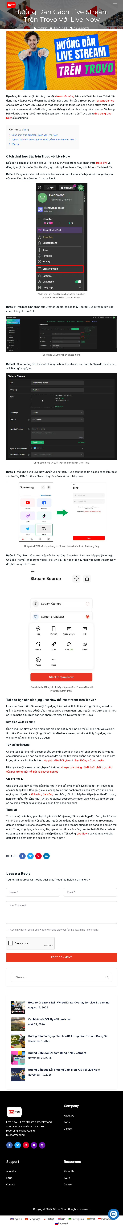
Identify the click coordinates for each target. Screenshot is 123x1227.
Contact (68, 1128)
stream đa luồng (64, 96)
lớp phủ (48, 760)
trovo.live (101, 162)
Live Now (82, 833)
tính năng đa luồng (42, 794)
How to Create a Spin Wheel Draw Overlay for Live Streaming (69, 1002)
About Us (69, 1115)
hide (26, 129)
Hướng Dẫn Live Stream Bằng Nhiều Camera (57, 1052)
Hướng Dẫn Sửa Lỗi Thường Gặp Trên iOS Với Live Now (64, 1069)
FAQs (67, 1122)
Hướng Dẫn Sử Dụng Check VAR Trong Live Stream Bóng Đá (67, 1036)
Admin (43, 28)
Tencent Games (104, 100)
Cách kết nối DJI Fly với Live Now (49, 1019)
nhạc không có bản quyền (89, 760)
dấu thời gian (62, 760)
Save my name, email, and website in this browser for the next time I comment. (54, 929)
